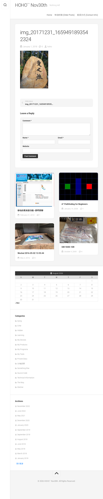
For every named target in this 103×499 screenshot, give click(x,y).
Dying (19, 321)
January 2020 (22, 425)
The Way (20, 382)
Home (49, 15)
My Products (22, 345)
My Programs (22, 349)
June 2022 (21, 411)
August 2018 (22, 439)
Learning (20, 335)
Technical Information (25, 378)
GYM (19, 326)
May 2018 (21, 449)
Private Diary (22, 359)
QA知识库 (21, 364)
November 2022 (23, 406)
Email (61, 138)
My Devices (21, 340)
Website (26, 146)
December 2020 (23, 420)
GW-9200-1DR (68, 247)
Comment (27, 121)
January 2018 (22, 458)
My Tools (20, 354)
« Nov (17, 303)
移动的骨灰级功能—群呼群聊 (30, 210)
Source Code (22, 373)
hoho (49, 46)
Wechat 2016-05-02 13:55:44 (31, 253)
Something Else (23, 368)
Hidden (20, 330)
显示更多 (19, 464)
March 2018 (22, 453)
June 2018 (21, 444)
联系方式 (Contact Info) (87, 15)
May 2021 (21, 416)
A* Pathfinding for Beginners (75, 204)
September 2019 (23, 430)
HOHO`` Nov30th (31, 5)
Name (26, 138)
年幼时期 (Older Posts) (65, 15)
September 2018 (23, 435)
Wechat (20, 387)
